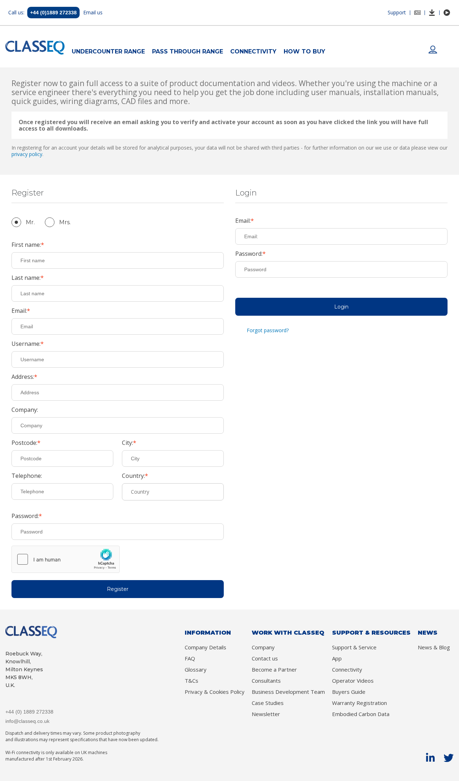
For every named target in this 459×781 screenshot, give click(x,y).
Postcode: (24, 443)
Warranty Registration (359, 703)
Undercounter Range (108, 51)
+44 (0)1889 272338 (53, 12)
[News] (417, 12)
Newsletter (266, 714)
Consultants (266, 680)
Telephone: (26, 476)
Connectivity (253, 51)
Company (263, 647)
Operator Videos (353, 680)
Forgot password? (268, 330)
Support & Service (354, 647)
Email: (19, 311)
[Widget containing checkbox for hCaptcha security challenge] (65, 559)
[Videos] (447, 12)
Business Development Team (288, 692)
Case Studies (268, 703)
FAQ (190, 658)
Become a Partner (274, 669)
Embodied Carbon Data (360, 714)
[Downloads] (432, 12)
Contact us (265, 658)
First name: (26, 245)
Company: (24, 410)
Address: (22, 377)
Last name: (26, 278)
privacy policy (26, 154)
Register (117, 589)
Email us (93, 12)
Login (341, 307)
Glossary (196, 669)
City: (127, 443)
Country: (133, 476)
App (337, 658)
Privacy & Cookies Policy (215, 692)
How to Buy (304, 51)
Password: (25, 516)
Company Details (205, 647)
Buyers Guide (348, 692)
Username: (26, 344)
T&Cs (191, 680)
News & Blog (434, 647)
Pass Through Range (187, 51)
